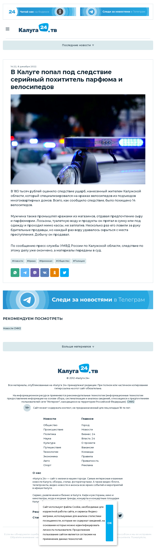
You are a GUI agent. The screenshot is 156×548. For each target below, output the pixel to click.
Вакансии (87, 447)
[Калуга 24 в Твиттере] (119, 515)
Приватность (90, 460)
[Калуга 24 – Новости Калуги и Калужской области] (38, 28)
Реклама (87, 465)
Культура (49, 442)
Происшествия (53, 429)
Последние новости (76, 45)
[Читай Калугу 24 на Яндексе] (41, 11)
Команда (87, 451)
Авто (46, 460)
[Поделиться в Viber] (35, 272)
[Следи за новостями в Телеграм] (114, 11)
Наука (47, 438)
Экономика (50, 456)
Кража (32, 261)
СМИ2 (130, 401)
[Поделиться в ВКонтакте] (45, 272)
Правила (87, 456)
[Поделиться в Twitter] (64, 272)
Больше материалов (76, 346)
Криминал (46, 261)
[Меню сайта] (7, 29)
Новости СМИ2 (12, 328)
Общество (63, 261)
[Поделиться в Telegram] (25, 272)
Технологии (50, 451)
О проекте (88, 442)
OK (109, 523)
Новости (18, 261)
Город (85, 425)
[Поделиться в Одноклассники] (55, 272)
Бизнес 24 (88, 434)
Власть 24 (88, 438)
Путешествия (52, 447)
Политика (49, 434)
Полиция (80, 261)
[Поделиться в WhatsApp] (15, 272)
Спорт (47, 465)
